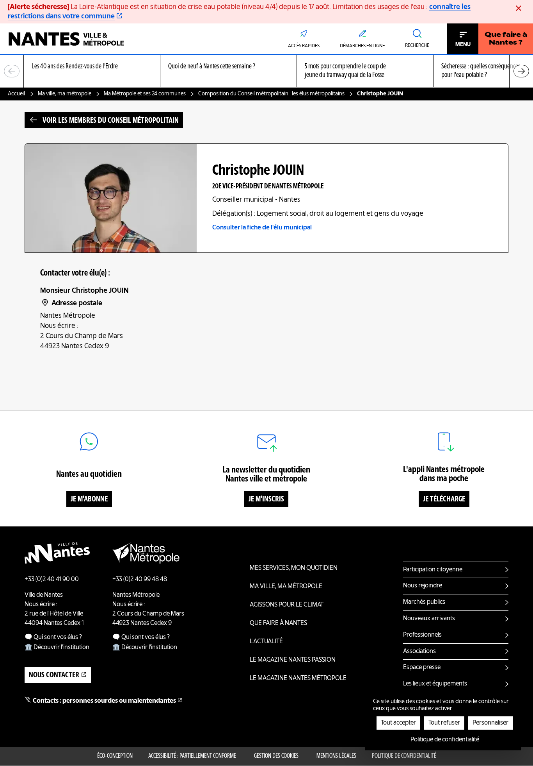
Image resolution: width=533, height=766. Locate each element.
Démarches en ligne (362, 46)
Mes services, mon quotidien (294, 568)
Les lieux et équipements (435, 684)
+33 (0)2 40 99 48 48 (139, 579)
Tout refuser (444, 723)
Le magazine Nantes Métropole (298, 678)
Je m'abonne (89, 499)
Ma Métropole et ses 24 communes (145, 94)
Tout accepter (398, 723)
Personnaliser (490, 723)
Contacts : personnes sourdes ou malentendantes (104, 701)
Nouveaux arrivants (429, 619)
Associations (419, 651)
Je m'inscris (266, 499)
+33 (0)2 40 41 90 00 (52, 579)
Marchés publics (424, 602)
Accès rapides (304, 46)
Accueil (16, 94)
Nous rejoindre (422, 586)
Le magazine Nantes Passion (293, 660)
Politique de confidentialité (404, 756)
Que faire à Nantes (278, 623)
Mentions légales (336, 756)
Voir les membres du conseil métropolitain (111, 121)
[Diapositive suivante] (521, 71)
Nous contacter (54, 675)
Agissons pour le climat (286, 605)
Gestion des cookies (276, 756)
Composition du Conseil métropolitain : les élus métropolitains (271, 94)
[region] (266, 71)
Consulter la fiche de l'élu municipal (262, 228)
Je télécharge (444, 499)
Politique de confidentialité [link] (444, 740)
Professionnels (422, 635)
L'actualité (266, 642)
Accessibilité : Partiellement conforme (192, 756)
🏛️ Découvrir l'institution (57, 647)
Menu (463, 44)
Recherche (417, 45)
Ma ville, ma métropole (64, 94)
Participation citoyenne (432, 570)
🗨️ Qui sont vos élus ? (53, 637)
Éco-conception (115, 756)
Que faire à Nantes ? (506, 39)
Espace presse (422, 667)
